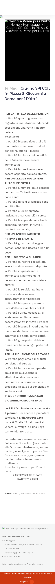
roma (42, 493)
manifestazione (29, 493)
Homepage (31, 25)
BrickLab (27, 577)
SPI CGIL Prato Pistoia (14, 573)
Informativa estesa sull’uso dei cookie (22, 564)
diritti (16, 493)
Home (15, 25)
